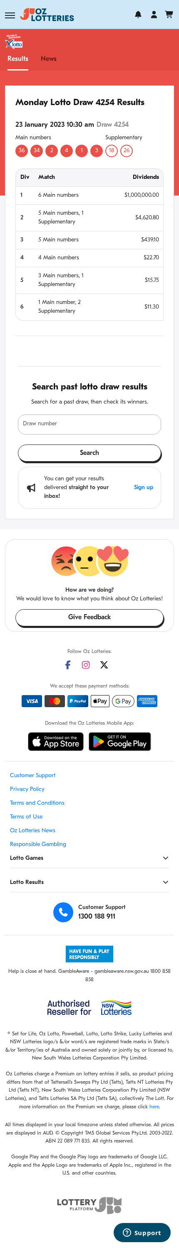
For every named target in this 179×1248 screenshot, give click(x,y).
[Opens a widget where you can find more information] (142, 1233)
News (49, 59)
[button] (10, 15)
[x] (104, 664)
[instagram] (85, 664)
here (154, 1107)
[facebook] (67, 664)
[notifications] (138, 14)
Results (17, 59)
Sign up (143, 488)
